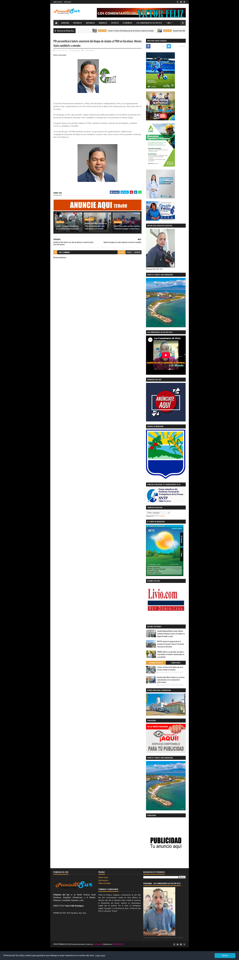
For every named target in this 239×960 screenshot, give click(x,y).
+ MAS (168, 22)
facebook (137, 252)
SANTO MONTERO (117, 944)
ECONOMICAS (127, 22)
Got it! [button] (225, 956)
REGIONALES (77, 22)
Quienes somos (103, 877)
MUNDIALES (103, 22)
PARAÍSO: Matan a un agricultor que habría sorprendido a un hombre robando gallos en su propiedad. (170, 654)
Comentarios (175, 663)
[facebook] (177, 1)
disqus (129, 252)
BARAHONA (65, 22)
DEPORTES (115, 22)
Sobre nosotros (103, 880)
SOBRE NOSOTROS (57, 2)
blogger (121, 252)
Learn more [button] (100, 955)
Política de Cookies (104, 883)
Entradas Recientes (156, 663)
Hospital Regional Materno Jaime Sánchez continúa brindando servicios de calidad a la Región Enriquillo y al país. (171, 633)
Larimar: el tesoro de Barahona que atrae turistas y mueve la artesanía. (98, 30)
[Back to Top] (184, 944)
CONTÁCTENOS (67, 2)
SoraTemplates (98, 944)
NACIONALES (90, 22)
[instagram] (181, 1)
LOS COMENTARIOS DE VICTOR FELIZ (149, 22)
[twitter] (184, 1)
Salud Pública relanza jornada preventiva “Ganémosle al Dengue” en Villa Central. (127, 227)
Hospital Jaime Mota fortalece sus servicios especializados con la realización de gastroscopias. (171, 30)
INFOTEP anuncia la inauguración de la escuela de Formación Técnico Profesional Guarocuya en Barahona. (170, 644)
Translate (162, 516)
